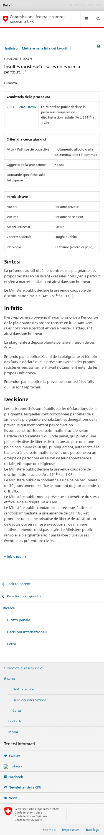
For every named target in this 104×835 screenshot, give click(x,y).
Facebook (15, 777)
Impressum (70, 829)
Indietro (11, 48)
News (13, 798)
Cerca (11, 644)
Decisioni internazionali (27, 632)
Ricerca (9, 608)
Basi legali (93, 829)
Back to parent (18, 584)
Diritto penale (18, 620)
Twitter (14, 755)
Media (13, 732)
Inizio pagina (16, 556)
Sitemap (49, 829)
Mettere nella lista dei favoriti (45, 48)
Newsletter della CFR (25, 787)
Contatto (15, 721)
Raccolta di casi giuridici (23, 596)
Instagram (17, 766)
